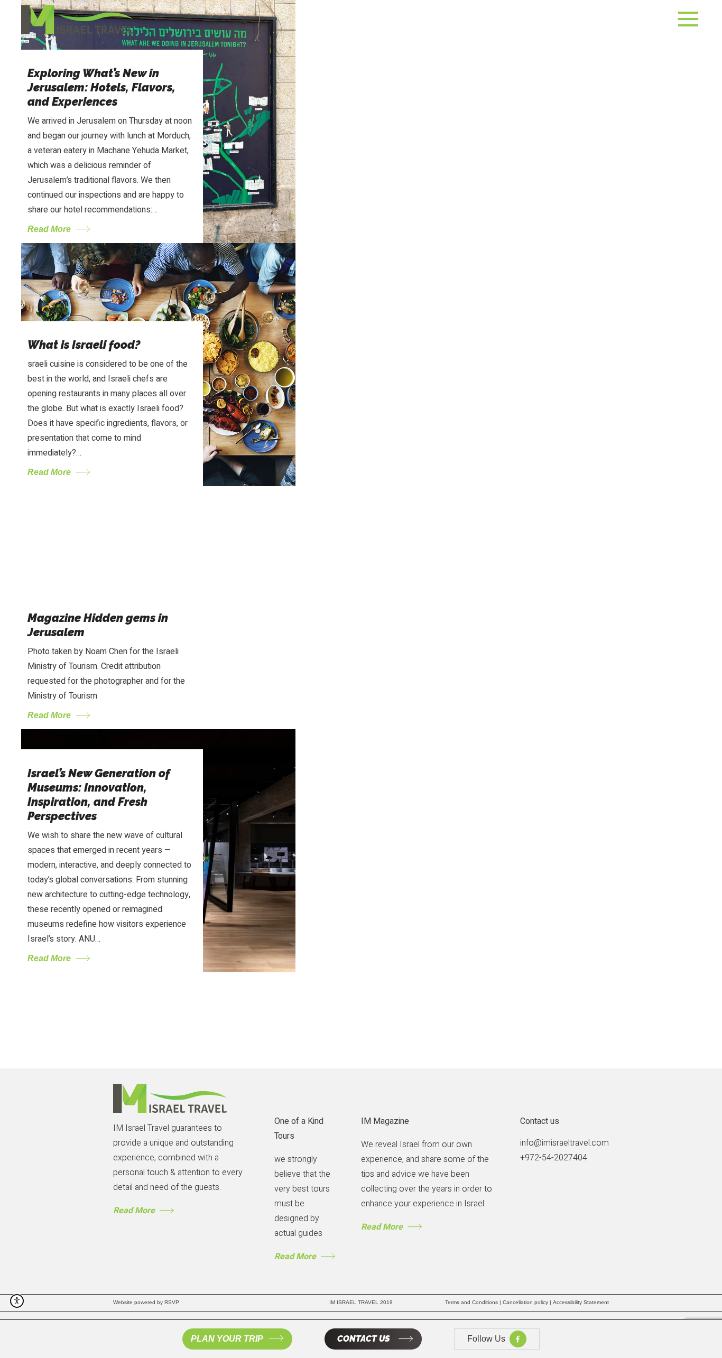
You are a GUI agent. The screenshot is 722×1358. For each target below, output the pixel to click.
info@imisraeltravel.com (564, 1143)
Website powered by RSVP (146, 1302)
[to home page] (78, 19)
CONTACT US (363, 1339)
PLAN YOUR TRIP (227, 1338)
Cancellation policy (528, 1302)
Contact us (539, 1121)
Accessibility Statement (581, 1302)
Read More (134, 1210)
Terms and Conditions (474, 1302)
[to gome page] (170, 1098)
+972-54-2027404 (553, 1157)
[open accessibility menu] (17, 1301)
